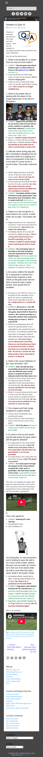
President (23, 634)
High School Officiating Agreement (18, 703)
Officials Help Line (12, 670)
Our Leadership (12, 721)
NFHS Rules (10, 706)
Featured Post (26, 632)
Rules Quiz (30, 636)
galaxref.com (23, 70)
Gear (8, 683)
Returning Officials (16, 636)
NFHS (17, 634)
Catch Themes (27, 755)
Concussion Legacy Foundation (17, 708)
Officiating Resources (14, 672)
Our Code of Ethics (13, 723)
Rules (24, 636)
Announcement (12, 632)
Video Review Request (14, 696)
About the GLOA (12, 719)
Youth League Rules (13, 681)
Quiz (27, 634)
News (13, 634)
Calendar (9, 677)
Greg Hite (23, 28)
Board (20, 632)
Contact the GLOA (12, 694)
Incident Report (12, 674)
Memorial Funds (12, 728)
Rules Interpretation (13, 679)
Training (8, 638)
